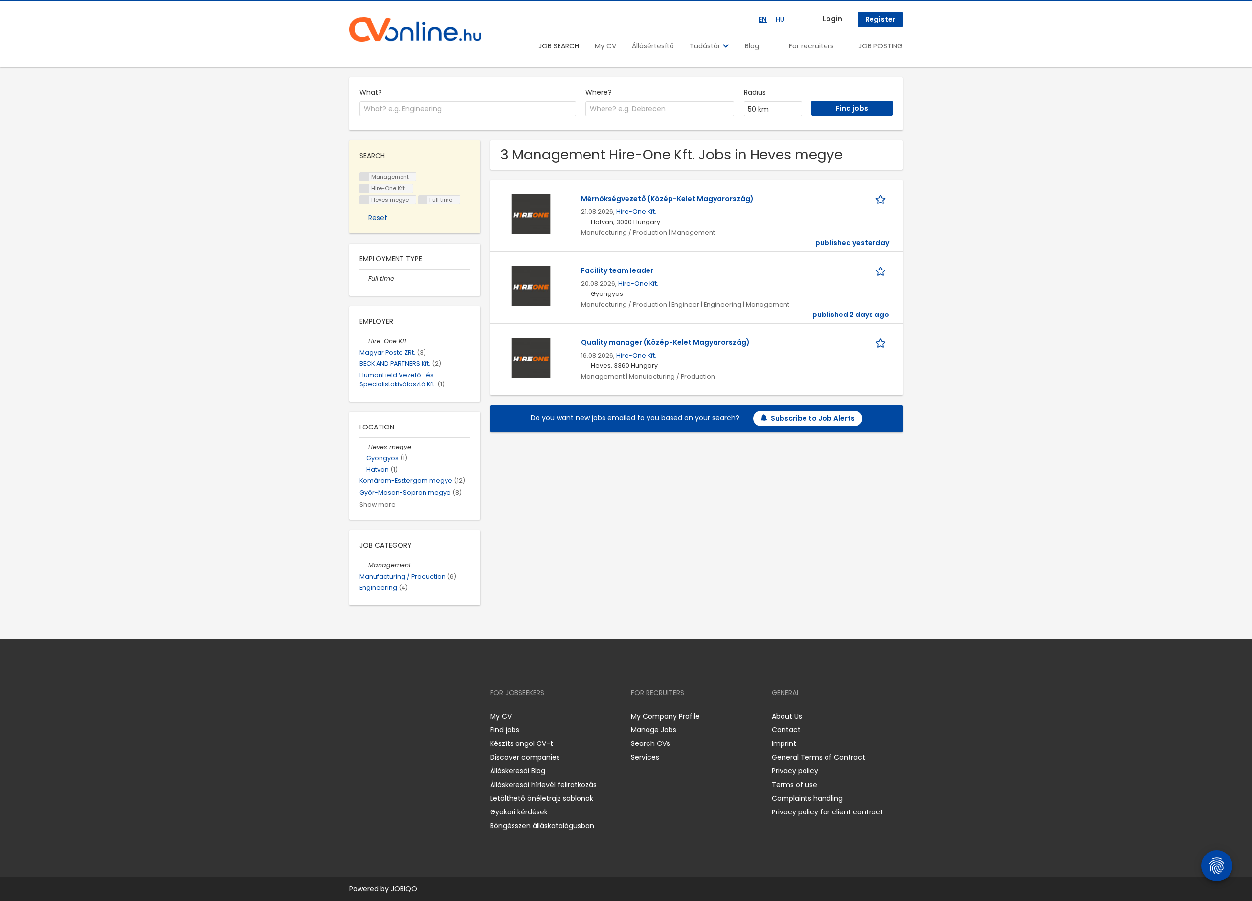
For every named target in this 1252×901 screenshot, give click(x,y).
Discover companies (525, 757)
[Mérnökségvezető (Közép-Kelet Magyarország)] (531, 213)
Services (645, 757)
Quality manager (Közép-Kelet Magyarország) (665, 342)
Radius (755, 92)
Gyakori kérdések (519, 812)
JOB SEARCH (558, 46)
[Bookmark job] (882, 199)
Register (880, 19)
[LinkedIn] (388, 715)
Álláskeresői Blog (517, 771)
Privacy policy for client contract (827, 812)
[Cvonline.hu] (415, 29)
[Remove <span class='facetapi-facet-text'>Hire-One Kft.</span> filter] (364, 188)
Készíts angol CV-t (521, 743)
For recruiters (811, 46)
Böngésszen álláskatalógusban (542, 826)
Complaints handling (807, 798)
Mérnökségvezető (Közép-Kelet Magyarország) (667, 198)
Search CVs (650, 743)
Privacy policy (795, 771)
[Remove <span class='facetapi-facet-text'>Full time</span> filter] (423, 200)
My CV (605, 46)
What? (370, 92)
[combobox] (467, 109)
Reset (377, 218)
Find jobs (504, 730)
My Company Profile (665, 716)
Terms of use (794, 784)
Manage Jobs (653, 730)
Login (832, 18)
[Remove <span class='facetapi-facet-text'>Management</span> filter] (364, 177)
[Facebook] (356, 715)
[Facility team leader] (531, 285)
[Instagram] (372, 715)
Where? (598, 92)
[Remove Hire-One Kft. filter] (363, 341)
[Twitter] (403, 715)
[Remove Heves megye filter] (363, 447)
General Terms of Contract (818, 757)
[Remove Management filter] (363, 565)
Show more (377, 504)
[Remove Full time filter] (363, 278)
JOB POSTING (880, 46)
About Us (787, 716)
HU (780, 19)
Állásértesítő (653, 46)
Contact (786, 730)
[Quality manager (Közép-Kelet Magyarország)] (531, 357)
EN (763, 19)
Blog (752, 46)
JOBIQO (404, 889)
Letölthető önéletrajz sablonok (541, 798)
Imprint (784, 743)
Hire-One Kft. (636, 211)
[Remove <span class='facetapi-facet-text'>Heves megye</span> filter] (364, 200)
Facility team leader (617, 270)
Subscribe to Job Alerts (813, 418)
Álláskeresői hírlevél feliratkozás (543, 784)
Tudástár (706, 46)
